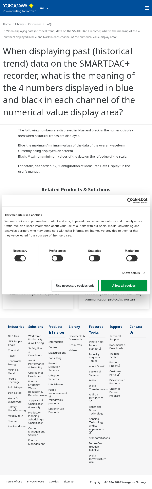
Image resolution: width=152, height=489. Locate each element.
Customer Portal (115, 372)
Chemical (13, 350)
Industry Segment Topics (94, 357)
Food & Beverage (14, 380)
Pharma (12, 421)
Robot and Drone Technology (96, 410)
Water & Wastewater (15, 399)
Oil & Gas (13, 336)
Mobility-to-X (15, 415)
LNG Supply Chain (15, 343)
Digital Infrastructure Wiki (97, 459)
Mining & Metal (13, 371)
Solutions (35, 327)
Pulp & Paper (16, 387)
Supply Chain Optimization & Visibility (36, 404)
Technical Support (115, 337)
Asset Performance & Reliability (36, 364)
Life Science (55, 384)
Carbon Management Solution (36, 431)
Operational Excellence (35, 374)
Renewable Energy (15, 362)
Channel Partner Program (114, 392)
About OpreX (96, 366)
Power (12, 355)
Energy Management (36, 441)
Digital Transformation (98, 387)
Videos (73, 350)
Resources (34, 24)
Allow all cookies (124, 285)
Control (52, 347)
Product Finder (114, 364)
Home (7, 24)
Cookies (54, 481)
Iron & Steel (15, 392)
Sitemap (69, 481)
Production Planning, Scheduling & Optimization (36, 417)
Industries (16, 327)
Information (55, 342)
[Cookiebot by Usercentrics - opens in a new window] (130, 200)
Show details (131, 273)
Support (115, 327)
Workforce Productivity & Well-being (36, 339)
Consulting (55, 358)
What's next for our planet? (96, 345)
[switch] (57, 258)
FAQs (49, 24)
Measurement (57, 352)
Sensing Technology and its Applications (96, 424)
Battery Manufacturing (17, 408)
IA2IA (92, 380)
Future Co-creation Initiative (95, 446)
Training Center (114, 355)
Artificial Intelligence (96, 396)
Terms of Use (14, 481)
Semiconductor (17, 426)
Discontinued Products (56, 410)
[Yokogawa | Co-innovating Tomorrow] (19, 8)
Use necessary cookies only (75, 285)
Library (19, 24)
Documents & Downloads (77, 337)
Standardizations (99, 438)
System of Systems (95, 373)
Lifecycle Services (53, 377)
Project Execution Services (54, 367)
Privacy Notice (35, 481)
